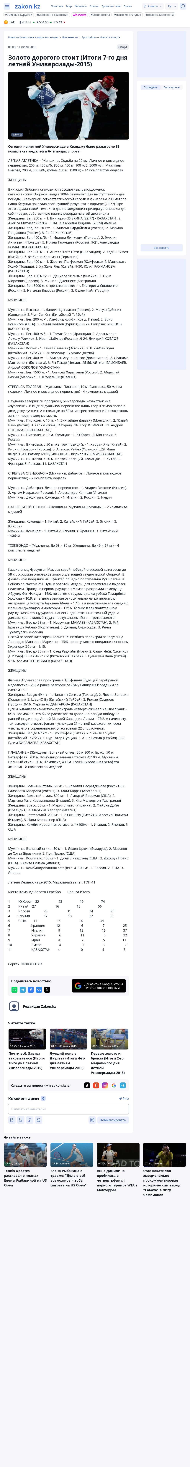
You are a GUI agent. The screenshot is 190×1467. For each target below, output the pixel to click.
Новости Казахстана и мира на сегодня (33, 37)
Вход (126, 1098)
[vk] (39, 989)
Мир (69, 6)
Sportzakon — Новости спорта (101, 37)
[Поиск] (183, 6)
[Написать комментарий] (68, 1109)
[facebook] (30, 989)
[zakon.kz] (27, 6)
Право (128, 6)
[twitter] (47, 989)
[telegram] (22, 989)
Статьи (94, 6)
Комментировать (113, 1120)
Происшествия (111, 6)
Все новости (70, 37)
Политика (57, 6)
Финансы (81, 6)
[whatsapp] (14, 989)
